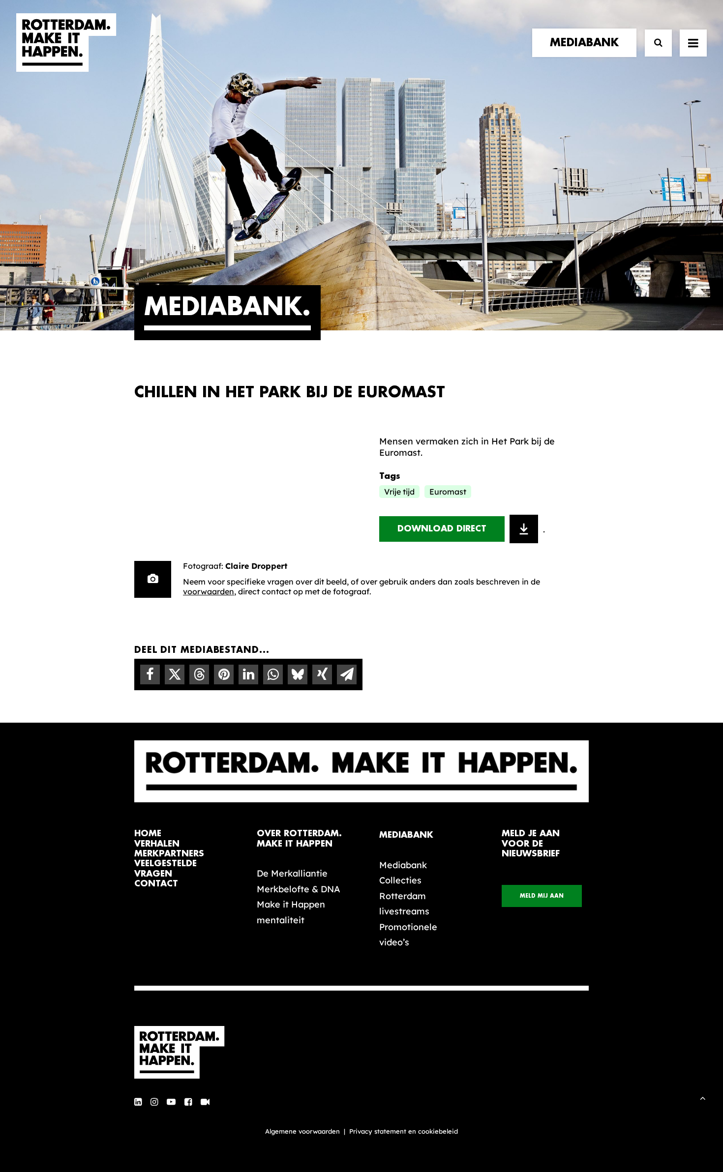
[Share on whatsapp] (273, 674)
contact (156, 883)
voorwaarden (208, 591)
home (147, 833)
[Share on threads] (199, 674)
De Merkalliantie (292, 873)
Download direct (441, 529)
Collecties (400, 880)
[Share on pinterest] (224, 674)
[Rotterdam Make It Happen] (66, 42)
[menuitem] (586, 43)
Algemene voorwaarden (302, 1131)
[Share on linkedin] (248, 674)
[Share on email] (347, 674)
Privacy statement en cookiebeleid (403, 1131)
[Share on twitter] (174, 674)
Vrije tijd (399, 492)
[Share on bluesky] (297, 674)
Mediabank (403, 865)
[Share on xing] (322, 674)
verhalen (157, 844)
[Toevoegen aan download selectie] (524, 529)
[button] (138, 1102)
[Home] (184, 1052)
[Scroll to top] (702, 1097)
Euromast (447, 492)
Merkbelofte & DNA (298, 889)
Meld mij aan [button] (542, 896)
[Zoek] (654, 43)
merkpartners (169, 854)
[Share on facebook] (150, 674)
